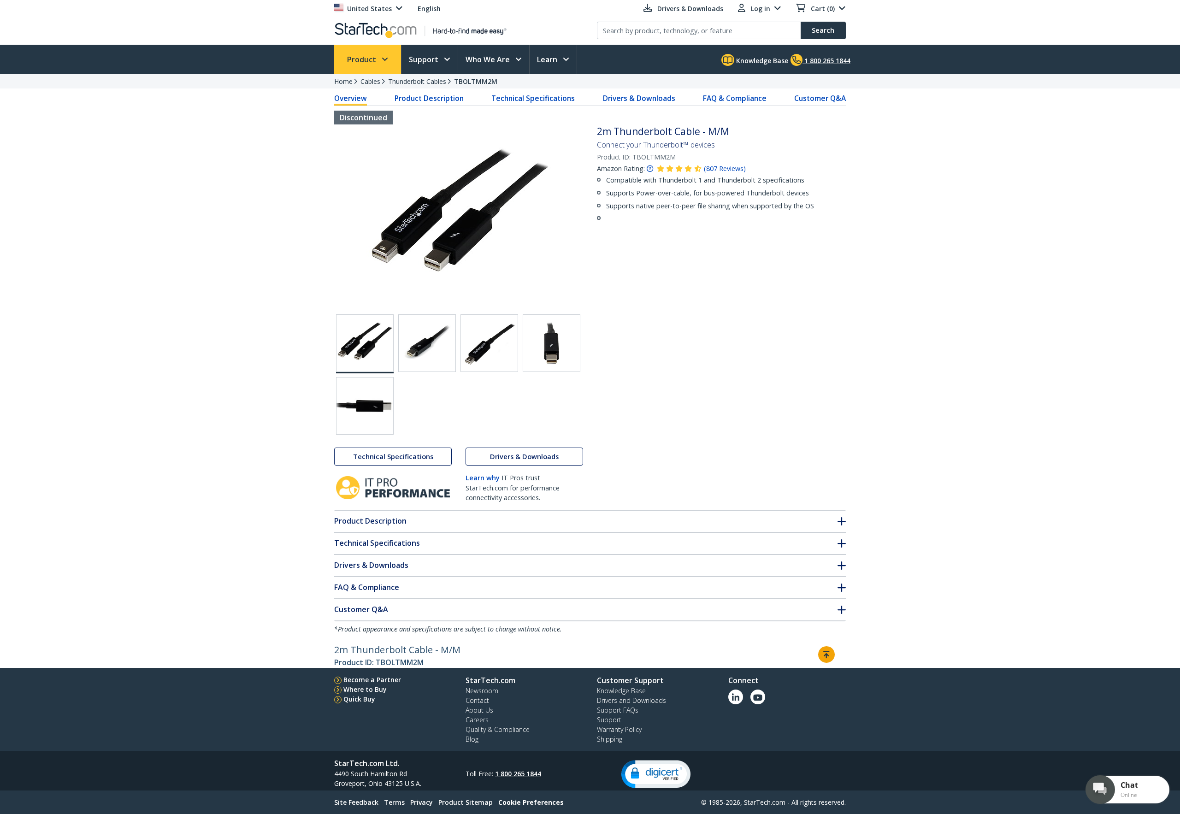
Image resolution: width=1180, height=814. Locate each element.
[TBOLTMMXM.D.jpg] (551, 343)
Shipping (609, 739)
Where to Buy (365, 689)
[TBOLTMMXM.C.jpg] (489, 343)
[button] (655, 774)
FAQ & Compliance (735, 98)
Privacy (421, 802)
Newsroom (482, 690)
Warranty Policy (619, 729)
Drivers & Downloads (639, 98)
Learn (548, 59)
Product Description (429, 98)
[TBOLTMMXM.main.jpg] (365, 343)
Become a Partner (372, 679)
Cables (370, 81)
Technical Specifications (533, 98)
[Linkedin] (735, 697)
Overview (350, 98)
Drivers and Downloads (631, 700)
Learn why (483, 477)
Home (343, 81)
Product (362, 59)
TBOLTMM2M (475, 81)
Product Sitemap (465, 802)
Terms (394, 802)
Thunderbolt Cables (417, 81)
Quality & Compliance (498, 729)
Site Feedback (356, 802)
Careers (477, 719)
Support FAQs (617, 710)
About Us (479, 710)
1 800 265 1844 (518, 773)
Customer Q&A (820, 98)
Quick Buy (359, 699)
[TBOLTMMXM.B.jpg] (427, 343)
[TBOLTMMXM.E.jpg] (365, 406)
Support (424, 59)
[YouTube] (757, 697)
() (725, 168)
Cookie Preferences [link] (531, 802)
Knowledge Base (761, 60)
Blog (472, 739)
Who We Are (489, 59)
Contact (477, 700)
